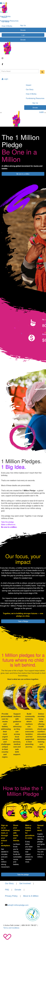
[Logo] (23, 7)
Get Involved (25, 883)
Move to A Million (31, 895)
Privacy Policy (11, 895)
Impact (4, 17)
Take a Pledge (23, 621)
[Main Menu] (1, 112)
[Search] (42, 72)
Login (5, 79)
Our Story (5, 21)
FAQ (7, 889)
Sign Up (23, 35)
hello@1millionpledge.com (17, 905)
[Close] (45, 112)
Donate (23, 40)
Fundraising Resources (11, 30)
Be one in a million (23, 174)
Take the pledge (23, 874)
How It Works (7, 26)
